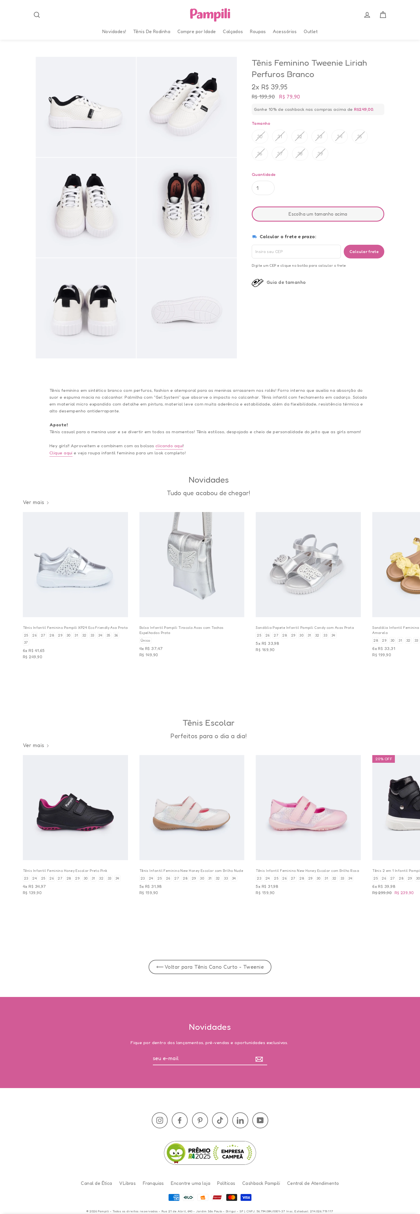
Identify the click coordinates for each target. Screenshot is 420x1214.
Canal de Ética (96, 1183)
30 (260, 136)
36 (260, 153)
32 (299, 136)
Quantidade (264, 174)
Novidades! (114, 31)
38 (300, 153)
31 (279, 136)
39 (320, 153)
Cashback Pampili (261, 1183)
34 (339, 136)
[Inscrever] (260, 1058)
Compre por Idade (196, 31)
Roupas (258, 31)
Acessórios (285, 31)
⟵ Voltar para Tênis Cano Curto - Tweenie (210, 967)
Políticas (226, 1183)
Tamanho (261, 123)
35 (359, 136)
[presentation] (37, 15)
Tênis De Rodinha (151, 31)
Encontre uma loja (190, 1183)
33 (319, 136)
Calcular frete (364, 251)
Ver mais (33, 502)
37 (280, 153)
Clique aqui (61, 452)
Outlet (311, 31)
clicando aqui (169, 445)
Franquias (153, 1183)
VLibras (127, 1183)
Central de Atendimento (313, 1183)
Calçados (233, 31)
